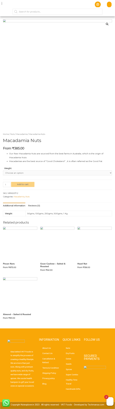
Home (6, 134)
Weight (8, 168)
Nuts (12, 134)
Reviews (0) (34, 205)
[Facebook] (86, 348)
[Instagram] (92, 348)
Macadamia (22, 134)
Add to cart (22, 184)
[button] (109, 4)
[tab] (14, 206)
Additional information (14, 205)
